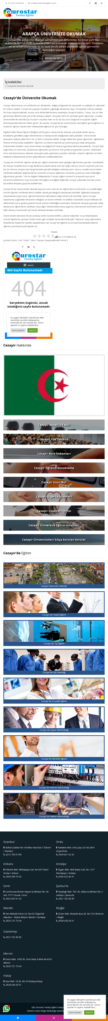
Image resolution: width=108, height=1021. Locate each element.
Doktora (48, 23)
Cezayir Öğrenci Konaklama (54, 468)
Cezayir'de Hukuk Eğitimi (54, 614)
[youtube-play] (96, 3)
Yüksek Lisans (34, 23)
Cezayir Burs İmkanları (54, 453)
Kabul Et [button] (89, 1012)
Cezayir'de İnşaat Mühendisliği (54, 729)
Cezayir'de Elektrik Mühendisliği (54, 787)
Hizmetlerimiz (83, 23)
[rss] (102, 3)
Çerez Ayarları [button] (75, 1012)
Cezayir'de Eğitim (54, 58)
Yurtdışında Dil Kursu (64, 23)
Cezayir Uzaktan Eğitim (54, 511)
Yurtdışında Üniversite (14, 23)
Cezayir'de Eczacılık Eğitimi (54, 701)
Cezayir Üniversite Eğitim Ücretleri (54, 525)
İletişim (8, 28)
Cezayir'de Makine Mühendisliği (54, 816)
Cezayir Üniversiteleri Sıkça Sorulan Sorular (54, 539)
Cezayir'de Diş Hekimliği (54, 672)
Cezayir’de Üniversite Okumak (20, 86)
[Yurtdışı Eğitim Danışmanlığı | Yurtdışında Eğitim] (20, 12)
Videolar (97, 23)
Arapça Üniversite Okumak (54, 585)
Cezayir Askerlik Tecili (54, 425)
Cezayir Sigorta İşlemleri (54, 496)
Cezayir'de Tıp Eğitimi (54, 643)
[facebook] (90, 3)
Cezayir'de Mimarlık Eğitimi (54, 758)
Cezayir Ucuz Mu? (54, 482)
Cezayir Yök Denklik (54, 439)
